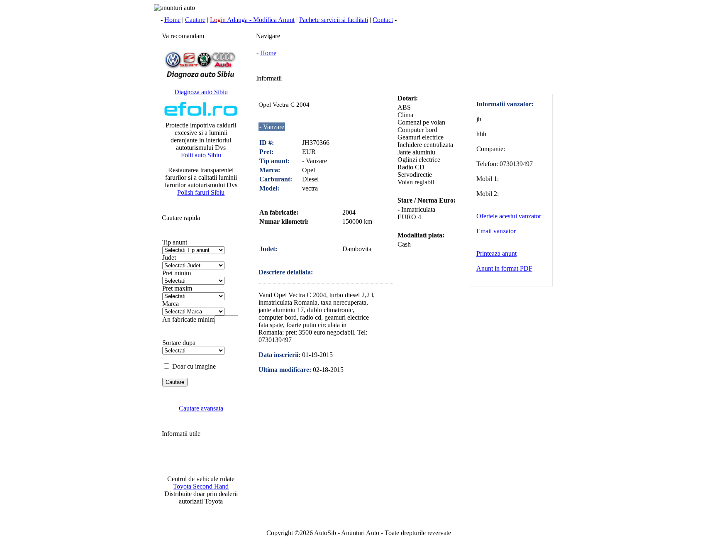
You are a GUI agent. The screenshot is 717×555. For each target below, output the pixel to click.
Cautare (195, 19)
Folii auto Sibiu (201, 155)
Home (172, 19)
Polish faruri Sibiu (200, 192)
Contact (383, 19)
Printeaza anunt (496, 253)
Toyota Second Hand (201, 486)
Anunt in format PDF (504, 268)
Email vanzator (496, 231)
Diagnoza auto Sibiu (201, 91)
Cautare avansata (201, 408)
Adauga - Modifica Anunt (252, 19)
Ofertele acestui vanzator (508, 216)
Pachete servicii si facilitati (333, 19)
